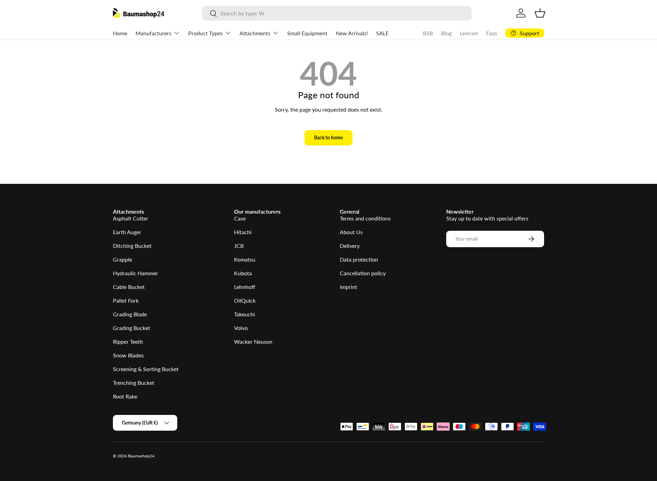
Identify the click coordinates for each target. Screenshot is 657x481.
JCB (239, 245)
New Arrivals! (352, 33)
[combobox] (336, 13)
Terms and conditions (365, 218)
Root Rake (125, 396)
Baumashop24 (141, 455)
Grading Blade (130, 314)
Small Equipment (307, 33)
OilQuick (245, 300)
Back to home (328, 137)
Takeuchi (244, 314)
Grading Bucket (131, 328)
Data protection (359, 259)
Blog (446, 33)
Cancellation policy (363, 273)
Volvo (241, 328)
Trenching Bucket (133, 382)
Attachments (255, 33)
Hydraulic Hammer (135, 273)
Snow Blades (128, 355)
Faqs (491, 33)
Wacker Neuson (253, 341)
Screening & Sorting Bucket (146, 369)
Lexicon (469, 33)
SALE (382, 33)
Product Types (205, 33)
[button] (540, 13)
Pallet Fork (126, 300)
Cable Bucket (129, 286)
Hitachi (243, 232)
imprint (348, 286)
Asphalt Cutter (130, 218)
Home (120, 33)
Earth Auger (127, 232)
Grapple (122, 259)
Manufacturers (153, 33)
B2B (428, 33)
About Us (351, 232)
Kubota (243, 273)
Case (240, 218)
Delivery (350, 245)
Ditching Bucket (132, 245)
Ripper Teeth (128, 341)
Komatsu (244, 259)
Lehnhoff (244, 286)
